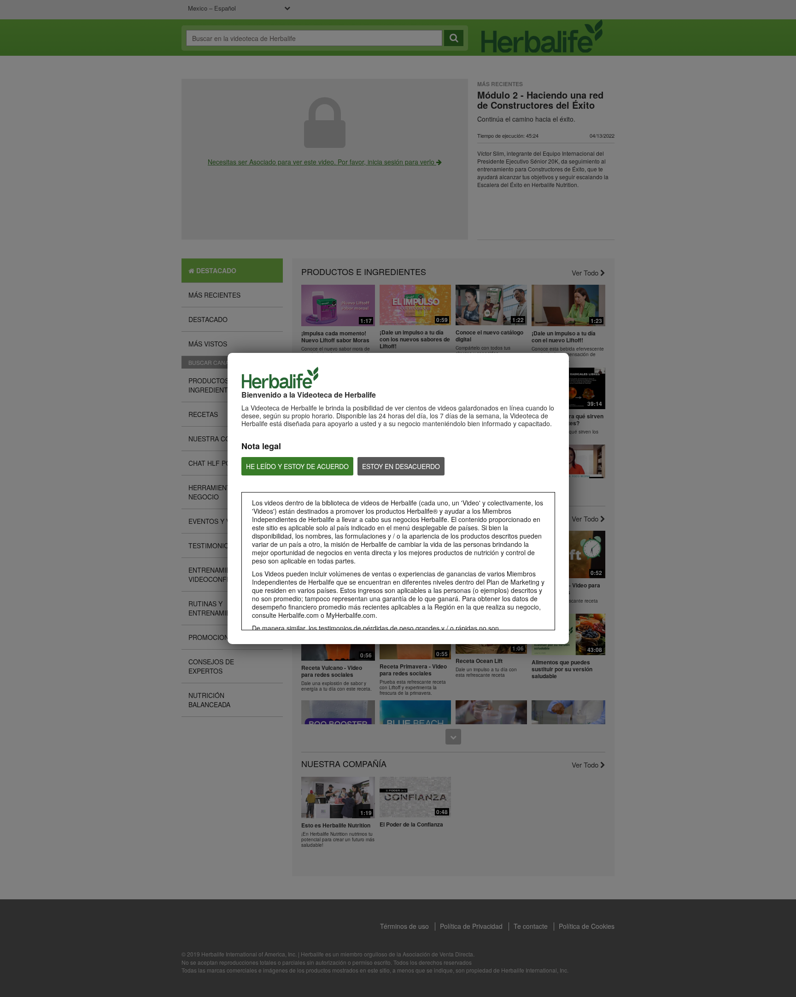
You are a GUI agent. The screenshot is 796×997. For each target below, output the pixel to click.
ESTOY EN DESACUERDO (401, 466)
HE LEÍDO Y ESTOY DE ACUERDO (297, 466)
